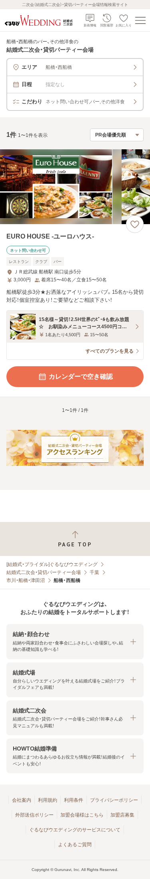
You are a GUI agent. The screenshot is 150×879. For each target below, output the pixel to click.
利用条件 (73, 800)
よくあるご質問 (75, 844)
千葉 (94, 572)
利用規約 (47, 800)
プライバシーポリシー (114, 800)
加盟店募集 (122, 815)
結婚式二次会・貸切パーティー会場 (43, 572)
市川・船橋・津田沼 (25, 580)
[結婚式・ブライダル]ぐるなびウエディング (52, 564)
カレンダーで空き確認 (81, 376)
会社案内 (21, 800)
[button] (75, 641)
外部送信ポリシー (34, 815)
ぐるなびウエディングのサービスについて (74, 830)
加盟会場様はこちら (82, 815)
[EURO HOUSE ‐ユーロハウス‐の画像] (75, 186)
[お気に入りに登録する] (135, 224)
